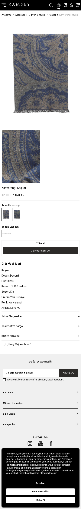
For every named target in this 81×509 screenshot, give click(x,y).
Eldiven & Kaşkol (37, 15)
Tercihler (41, 483)
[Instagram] (30, 443)
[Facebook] (51, 443)
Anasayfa (6, 15)
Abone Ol (68, 372)
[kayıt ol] (71, 5)
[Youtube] (40, 443)
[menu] (4, 5)
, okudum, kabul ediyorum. (35, 379)
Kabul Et (40, 500)
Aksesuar (20, 15)
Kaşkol (52, 15)
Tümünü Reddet (40, 491)
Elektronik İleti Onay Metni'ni (22, 379)
